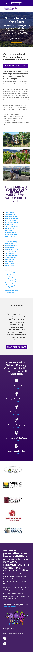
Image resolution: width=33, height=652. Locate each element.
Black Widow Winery (11, 216)
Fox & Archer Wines (10, 236)
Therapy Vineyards (10, 283)
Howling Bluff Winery (11, 241)
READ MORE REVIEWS (16, 347)
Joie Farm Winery (10, 243)
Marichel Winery (9, 261)
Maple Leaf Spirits (10, 259)
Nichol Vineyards (10, 271)
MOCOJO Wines (9, 263)
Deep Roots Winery (10, 232)
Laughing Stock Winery (11, 255)
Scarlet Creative (9, 606)
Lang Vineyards (9, 253)
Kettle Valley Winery (11, 245)
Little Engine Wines (10, 257)
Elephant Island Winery (11, 234)
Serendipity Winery (10, 281)
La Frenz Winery (9, 247)
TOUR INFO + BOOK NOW (15, 66)
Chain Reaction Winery (11, 222)
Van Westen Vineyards (11, 290)
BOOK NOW (16, 388)
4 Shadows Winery (10, 214)
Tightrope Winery (10, 285)
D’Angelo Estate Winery (11, 226)
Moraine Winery (9, 265)
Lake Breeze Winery (10, 251)
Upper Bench (8, 288)
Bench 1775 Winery (10, 220)
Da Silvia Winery (9, 230)
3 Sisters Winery (9, 212)
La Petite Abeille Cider (11, 249)
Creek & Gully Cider (10, 224)
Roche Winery (9, 277)
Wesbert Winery (9, 292)
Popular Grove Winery (11, 273)
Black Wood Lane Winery (12, 218)
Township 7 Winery (10, 287)
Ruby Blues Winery (10, 279)
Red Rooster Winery (10, 275)
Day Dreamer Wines (10, 228)
